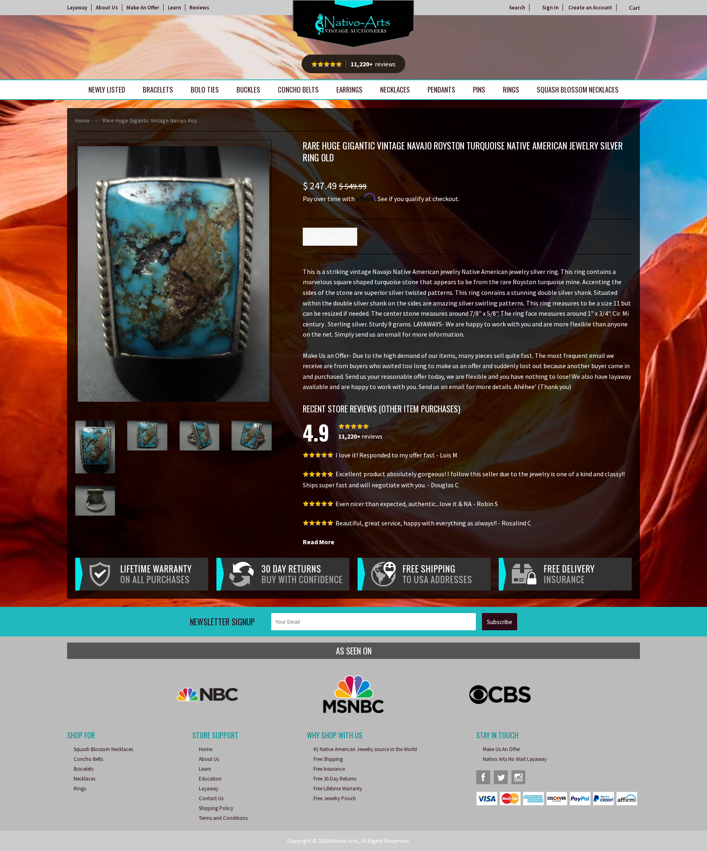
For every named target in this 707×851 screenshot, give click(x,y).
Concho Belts (298, 89)
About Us (107, 7)
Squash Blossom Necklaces (578, 89)
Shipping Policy (216, 808)
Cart (634, 8)
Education (210, 778)
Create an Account (590, 7)
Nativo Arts (344, 840)
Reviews (199, 7)
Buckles (248, 89)
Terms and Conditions (223, 818)
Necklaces (395, 89)
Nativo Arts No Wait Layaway (515, 759)
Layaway (77, 7)
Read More (318, 542)
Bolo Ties (205, 89)
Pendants (441, 89)
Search (517, 7)
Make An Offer (142, 7)
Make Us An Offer (501, 749)
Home (82, 120)
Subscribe (499, 622)
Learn (174, 7)
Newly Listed (106, 89)
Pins (479, 89)
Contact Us (211, 798)
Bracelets (158, 89)
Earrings (349, 89)
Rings (511, 89)
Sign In (550, 7)
